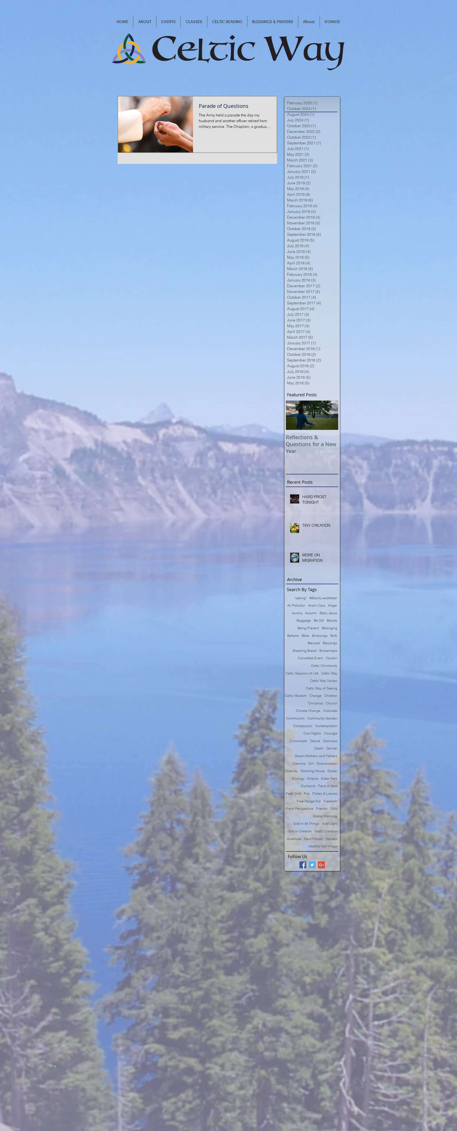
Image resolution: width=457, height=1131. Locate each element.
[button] (144, 22)
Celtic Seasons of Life (302, 673)
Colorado (330, 711)
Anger (332, 605)
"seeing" (300, 598)
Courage (330, 733)
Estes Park (329, 778)
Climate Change (308, 711)
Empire (312, 778)
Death (318, 748)
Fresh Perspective (299, 808)
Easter (332, 771)
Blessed (314, 643)
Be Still (319, 620)
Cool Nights (312, 733)
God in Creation (300, 831)
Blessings (330, 643)
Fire (307, 793)
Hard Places (313, 839)
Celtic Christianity (324, 666)
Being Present (308, 628)
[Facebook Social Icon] (302, 864)
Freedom (330, 801)
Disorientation (327, 763)
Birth (333, 635)
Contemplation (326, 726)
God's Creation (325, 831)
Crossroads (298, 741)
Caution (331, 658)
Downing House (313, 771)
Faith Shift (293, 793)
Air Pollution (296, 605)
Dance (315, 741)
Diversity (291, 771)
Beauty (332, 620)
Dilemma (299, 763)
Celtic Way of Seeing (321, 688)
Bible (305, 635)
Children (330, 696)
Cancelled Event (310, 658)
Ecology (298, 778)
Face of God (327, 786)
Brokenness (328, 650)
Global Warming (325, 816)
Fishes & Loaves (325, 793)
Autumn (311, 613)
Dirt (311, 763)
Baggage (304, 620)
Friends (322, 808)
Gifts (333, 808)
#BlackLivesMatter (323, 598)
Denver (331, 748)
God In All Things (306, 823)
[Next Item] (330, 415)
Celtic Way (329, 673)
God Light (329, 823)
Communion (295, 718)
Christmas (315, 703)
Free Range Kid (309, 801)
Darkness (330, 741)
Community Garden (322, 718)
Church (331, 703)
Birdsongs (320, 635)
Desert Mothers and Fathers (316, 756)
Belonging (329, 628)
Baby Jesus (328, 613)
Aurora (297, 613)
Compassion (302, 726)
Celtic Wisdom (296, 696)
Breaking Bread (305, 650)
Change (315, 696)
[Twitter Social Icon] (312, 864)
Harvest (331, 839)
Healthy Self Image (322, 846)
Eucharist (308, 786)
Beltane (293, 635)
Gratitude (294, 839)
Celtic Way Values (323, 681)
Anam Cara (316, 605)
